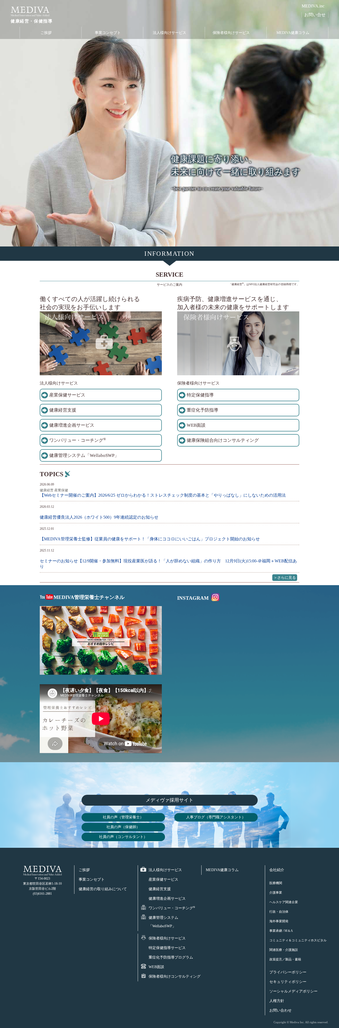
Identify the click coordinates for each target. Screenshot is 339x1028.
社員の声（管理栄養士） (123, 817)
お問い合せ (314, 14)
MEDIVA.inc (313, 6)
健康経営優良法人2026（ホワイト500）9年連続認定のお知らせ (99, 517)
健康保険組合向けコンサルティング (223, 440)
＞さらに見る (285, 578)
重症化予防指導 (202, 410)
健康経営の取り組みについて (103, 889)
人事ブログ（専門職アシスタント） (216, 817)
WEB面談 (196, 425)
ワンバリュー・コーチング (77, 440)
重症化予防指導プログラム (171, 957)
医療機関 (275, 883)
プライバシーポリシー (287, 972)
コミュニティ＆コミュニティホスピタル (298, 940)
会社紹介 (276, 870)
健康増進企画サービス (71, 425)
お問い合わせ (280, 1010)
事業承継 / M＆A (281, 931)
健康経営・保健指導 (31, 21)
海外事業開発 (278, 921)
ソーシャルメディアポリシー (293, 991)
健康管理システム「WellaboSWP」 (84, 455)
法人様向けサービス (169, 32)
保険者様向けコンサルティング (174, 976)
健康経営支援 (62, 410)
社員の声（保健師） (123, 827)
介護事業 (275, 892)
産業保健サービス (67, 395)
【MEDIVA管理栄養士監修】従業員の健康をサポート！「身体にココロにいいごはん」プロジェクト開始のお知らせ (150, 539)
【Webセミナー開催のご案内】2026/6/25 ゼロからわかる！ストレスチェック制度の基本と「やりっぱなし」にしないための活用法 (163, 495)
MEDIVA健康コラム (292, 32)
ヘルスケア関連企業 (283, 902)
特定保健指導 (200, 395)
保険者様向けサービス (231, 32)
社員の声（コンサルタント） (123, 837)
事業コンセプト (108, 32)
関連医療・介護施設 (283, 950)
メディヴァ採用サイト (169, 800)
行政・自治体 (278, 912)
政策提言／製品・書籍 (285, 959)
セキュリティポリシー (287, 982)
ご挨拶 (46, 32)
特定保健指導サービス (167, 948)
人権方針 (276, 1001)
